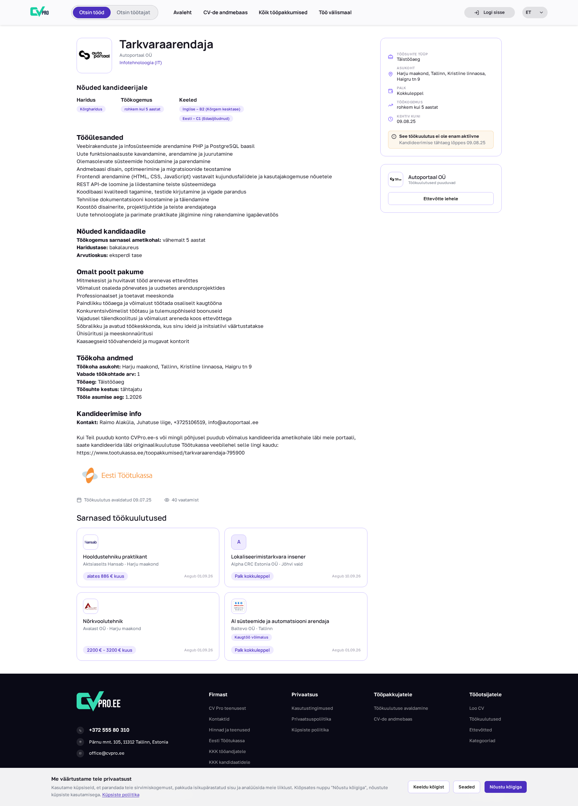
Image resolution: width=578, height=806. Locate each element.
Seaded (467, 786)
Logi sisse (494, 12)
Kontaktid (219, 719)
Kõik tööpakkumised (283, 12)
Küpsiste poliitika (120, 794)
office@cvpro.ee (107, 753)
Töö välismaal (335, 12)
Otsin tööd (91, 12)
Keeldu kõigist (428, 786)
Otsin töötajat (133, 12)
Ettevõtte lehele (440, 198)
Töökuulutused (485, 719)
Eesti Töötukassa (227, 740)
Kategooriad (482, 740)
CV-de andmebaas (225, 12)
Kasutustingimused (312, 708)
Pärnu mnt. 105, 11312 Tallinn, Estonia (128, 742)
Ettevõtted (480, 729)
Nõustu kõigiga (506, 786)
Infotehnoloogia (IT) (140, 62)
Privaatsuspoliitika (311, 719)
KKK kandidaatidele (229, 762)
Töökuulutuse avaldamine (401, 708)
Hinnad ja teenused (229, 729)
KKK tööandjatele (227, 751)
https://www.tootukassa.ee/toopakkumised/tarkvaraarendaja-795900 (161, 452)
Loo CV (476, 708)
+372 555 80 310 (109, 730)
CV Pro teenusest (227, 708)
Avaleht (182, 12)
